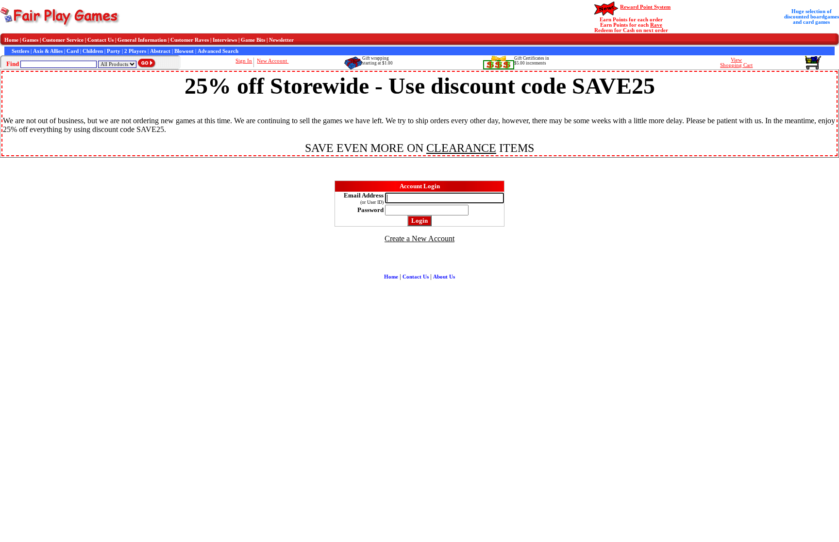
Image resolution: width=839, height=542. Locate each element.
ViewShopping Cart (736, 62)
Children (93, 51)
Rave (656, 25)
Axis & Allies (48, 51)
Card (73, 51)
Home (11, 40)
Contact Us (100, 40)
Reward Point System (645, 7)
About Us (444, 276)
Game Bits (253, 40)
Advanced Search (218, 51)
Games (30, 40)
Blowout (184, 51)
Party (113, 51)
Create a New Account (419, 238)
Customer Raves (189, 40)
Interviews (225, 40)
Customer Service (63, 40)
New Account (272, 61)
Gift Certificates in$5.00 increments (531, 61)
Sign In (243, 61)
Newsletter (281, 40)
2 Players (135, 51)
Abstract (160, 51)
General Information (142, 40)
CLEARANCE (461, 148)
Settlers (20, 51)
